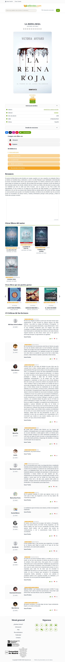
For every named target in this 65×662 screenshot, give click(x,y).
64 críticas (32, 305)
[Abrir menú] (58, 10)
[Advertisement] (34, 17)
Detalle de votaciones (31, 127)
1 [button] (23, 312)
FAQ (18, 629)
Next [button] (59, 296)
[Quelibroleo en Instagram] (13, 132)
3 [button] (28, 312)
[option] (14, 299)
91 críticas (51, 305)
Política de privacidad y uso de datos (43, 660)
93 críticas (14, 305)
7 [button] (37, 312)
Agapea (14, 144)
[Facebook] (37, 625)
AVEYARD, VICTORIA (32, 26)
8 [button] (39, 312)
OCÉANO (56, 112)
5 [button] (32, 312)
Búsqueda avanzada (48, 10)
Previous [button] (5, 296)
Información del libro (31, 105)
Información (18, 627)
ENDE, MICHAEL (14, 309)
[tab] (32, 106)
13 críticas (32, 102)
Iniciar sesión (9, 1)
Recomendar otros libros (17, 168)
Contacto (18, 637)
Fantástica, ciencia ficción (51, 109)
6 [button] (35, 312)
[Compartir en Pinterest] (16, 132)
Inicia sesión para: (14, 152)
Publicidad (18, 635)
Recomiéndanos (18, 632)
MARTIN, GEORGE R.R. (32, 309)
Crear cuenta (18, 1)
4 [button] (30, 312)
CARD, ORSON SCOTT (50, 309)
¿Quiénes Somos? (18, 624)
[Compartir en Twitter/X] (10, 132)
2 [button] (25, 312)
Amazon (15, 140)
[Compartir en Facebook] (6, 132)
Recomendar (26, 132)
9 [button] (42, 312)
